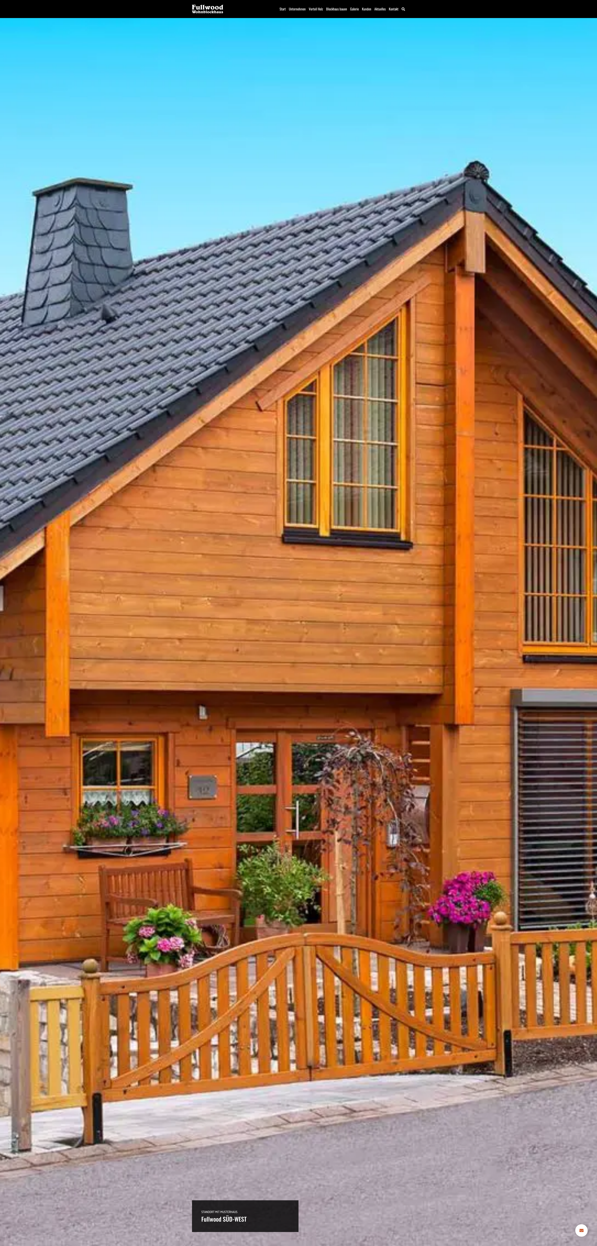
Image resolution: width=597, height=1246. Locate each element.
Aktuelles (380, 8)
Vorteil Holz (316, 8)
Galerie (354, 8)
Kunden (366, 8)
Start (283, 8)
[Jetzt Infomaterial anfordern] (581, 1230)
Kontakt (393, 8)
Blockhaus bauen (336, 8)
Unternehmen (297, 8)
